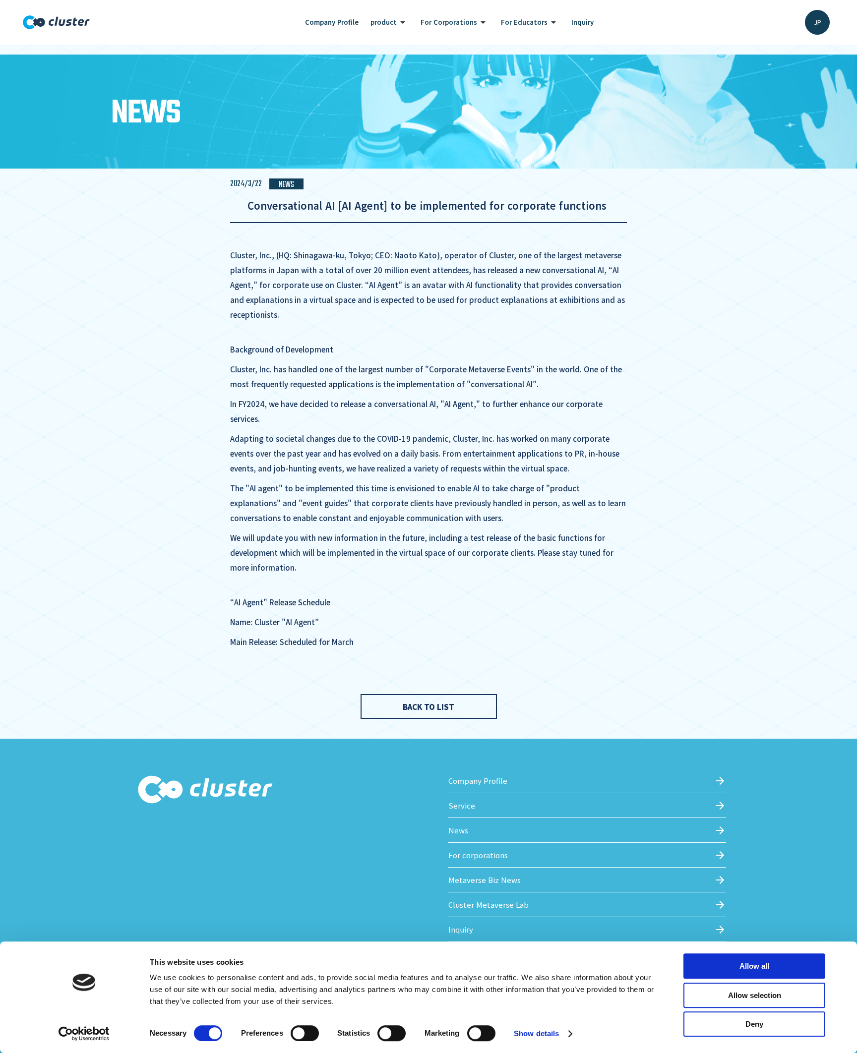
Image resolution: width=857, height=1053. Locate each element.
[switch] (305, 1033)
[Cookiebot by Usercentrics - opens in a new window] (84, 1033)
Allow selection (754, 995)
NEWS (286, 183)
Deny (754, 1024)
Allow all (754, 966)
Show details (536, 1033)
